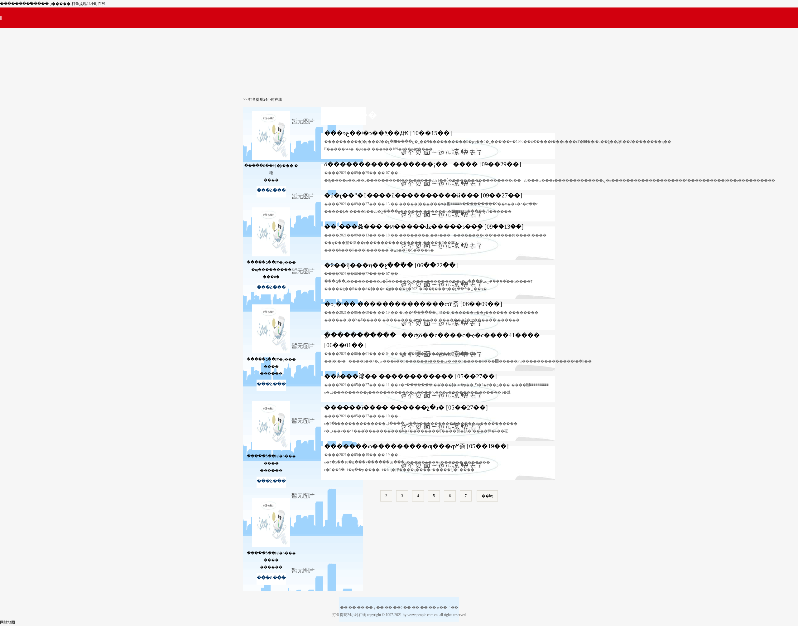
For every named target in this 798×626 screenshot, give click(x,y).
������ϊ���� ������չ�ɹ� (384, 407)
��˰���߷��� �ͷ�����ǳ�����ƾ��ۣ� (403, 226)
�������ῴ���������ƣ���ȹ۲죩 (394, 446)
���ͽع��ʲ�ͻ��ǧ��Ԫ (366, 132)
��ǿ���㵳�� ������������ (389, 376)
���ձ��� (271, 190)
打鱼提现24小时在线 (265, 99)
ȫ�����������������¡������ (401, 164)
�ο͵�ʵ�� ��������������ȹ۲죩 (391, 303)
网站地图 (7, 622)
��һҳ (487, 496)
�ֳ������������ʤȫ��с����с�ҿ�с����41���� (432, 335)
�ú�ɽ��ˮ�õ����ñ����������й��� (401, 195)
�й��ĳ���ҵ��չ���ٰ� (368, 265)
